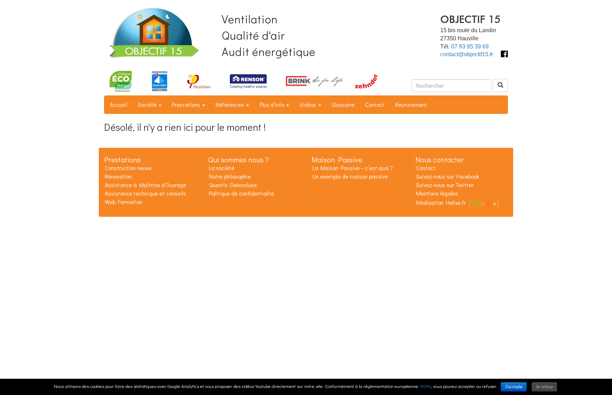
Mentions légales (437, 193)
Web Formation (123, 201)
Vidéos (309, 104)
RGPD (425, 386)
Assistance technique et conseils (145, 193)
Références (230, 104)
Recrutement (411, 104)
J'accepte (514, 386)
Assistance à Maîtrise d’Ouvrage (145, 184)
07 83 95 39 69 (470, 46)
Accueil (118, 104)
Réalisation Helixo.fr (441, 202)
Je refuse (544, 386)
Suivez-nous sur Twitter (445, 184)
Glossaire (343, 104)
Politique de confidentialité (241, 193)
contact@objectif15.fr (466, 54)
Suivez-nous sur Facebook (447, 176)
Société (148, 104)
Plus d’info (272, 104)
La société (221, 168)
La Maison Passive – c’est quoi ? (352, 168)
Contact (375, 104)
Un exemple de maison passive (350, 176)
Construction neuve (128, 168)
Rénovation (118, 176)
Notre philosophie (230, 176)
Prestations (187, 104)
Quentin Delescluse (233, 184)
